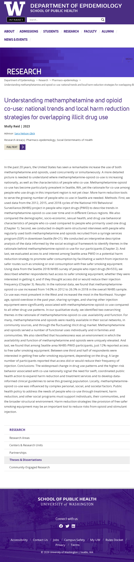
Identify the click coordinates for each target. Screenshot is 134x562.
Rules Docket (114, 540)
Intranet (16, 19)
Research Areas (19, 438)
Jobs (56, 540)
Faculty (90, 31)
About (9, 31)
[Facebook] (61, 526)
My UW (95, 540)
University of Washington (18, 8)
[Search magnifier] (102, 19)
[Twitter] (67, 526)
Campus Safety (74, 540)
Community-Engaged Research (29, 467)
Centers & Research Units (26, 445)
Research (71, 31)
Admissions (29, 31)
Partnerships (18, 453)
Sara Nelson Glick (24, 133)
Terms (75, 545)
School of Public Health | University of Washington (67, 502)
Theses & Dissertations (25, 460)
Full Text (12, 147)
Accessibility (19, 540)
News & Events (16, 39)
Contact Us (40, 540)
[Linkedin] (73, 526)
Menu (129, 58)
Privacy (60, 545)
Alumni (108, 31)
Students (51, 31)
